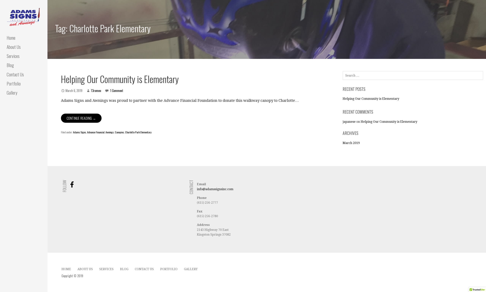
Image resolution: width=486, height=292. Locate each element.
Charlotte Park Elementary (138, 132)
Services (13, 55)
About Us (14, 46)
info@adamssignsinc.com (215, 189)
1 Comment (116, 90)
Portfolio (14, 83)
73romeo (96, 90)
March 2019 (351, 143)
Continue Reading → (81, 118)
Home (11, 37)
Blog (10, 65)
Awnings (110, 132)
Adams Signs (79, 132)
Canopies (119, 132)
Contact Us (15, 74)
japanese (349, 121)
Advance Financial (95, 132)
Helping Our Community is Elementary (120, 79)
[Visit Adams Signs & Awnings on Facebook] (72, 186)
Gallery (12, 92)
